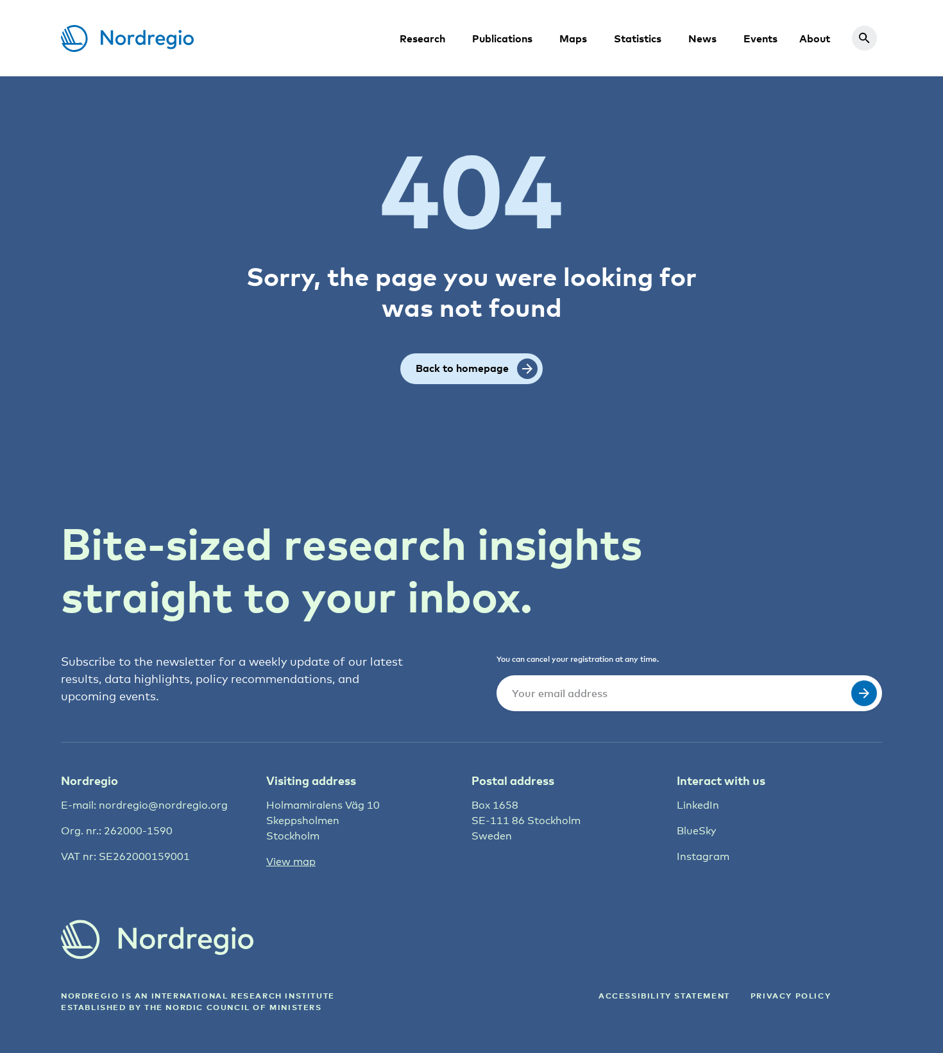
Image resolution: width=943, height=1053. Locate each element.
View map (291, 861)
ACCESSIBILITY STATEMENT (664, 995)
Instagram (703, 856)
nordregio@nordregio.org (163, 805)
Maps (573, 38)
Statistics (637, 38)
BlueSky (696, 831)
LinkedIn (698, 805)
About (814, 38)
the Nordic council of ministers (233, 1007)
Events (760, 38)
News (702, 38)
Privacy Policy (791, 995)
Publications (502, 38)
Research (422, 38)
